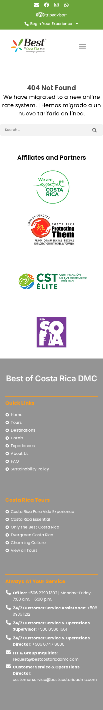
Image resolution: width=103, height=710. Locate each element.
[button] (82, 46)
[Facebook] (47, 5)
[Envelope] (37, 5)
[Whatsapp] (67, 5)
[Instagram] (57, 5)
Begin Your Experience (51, 23)
